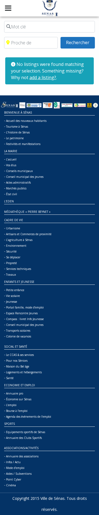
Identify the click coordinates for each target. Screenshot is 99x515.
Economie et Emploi (19, 385)
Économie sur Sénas (18, 399)
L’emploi (11, 405)
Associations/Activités (21, 448)
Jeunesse (11, 302)
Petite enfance (15, 290)
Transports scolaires (18, 330)
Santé (9, 378)
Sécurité (11, 251)
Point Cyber (13, 479)
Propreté (11, 263)
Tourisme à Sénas (17, 126)
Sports (9, 424)
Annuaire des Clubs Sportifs (24, 438)
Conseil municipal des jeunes (24, 177)
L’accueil (11, 159)
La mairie (10, 151)
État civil (11, 194)
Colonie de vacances (18, 336)
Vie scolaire (13, 296)
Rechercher (80, 42)
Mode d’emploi (15, 468)
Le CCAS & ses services (20, 355)
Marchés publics (16, 188)
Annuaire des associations (22, 456)
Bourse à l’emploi (17, 411)
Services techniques (18, 269)
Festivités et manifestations (23, 144)
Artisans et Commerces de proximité (28, 234)
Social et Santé (15, 346)
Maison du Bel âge (17, 366)
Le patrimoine (15, 138)
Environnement (16, 246)
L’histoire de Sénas (18, 132)
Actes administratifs (18, 182)
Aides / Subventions (19, 474)
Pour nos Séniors (17, 361)
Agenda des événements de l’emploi (28, 417)
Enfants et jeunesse (19, 282)
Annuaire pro (14, 393)
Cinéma (11, 485)
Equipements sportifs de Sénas (25, 432)
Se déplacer (13, 257)
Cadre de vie (13, 220)
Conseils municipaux (19, 171)
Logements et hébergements (24, 372)
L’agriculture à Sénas (19, 240)
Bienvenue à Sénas (18, 112)
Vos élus (11, 165)
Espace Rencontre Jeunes (22, 313)
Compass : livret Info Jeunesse (25, 319)
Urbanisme (13, 228)
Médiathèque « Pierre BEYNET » (27, 212)
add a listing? (42, 77)
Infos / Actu (13, 462)
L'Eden (9, 201)
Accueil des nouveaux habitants (26, 121)
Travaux (11, 275)
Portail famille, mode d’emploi (25, 307)
